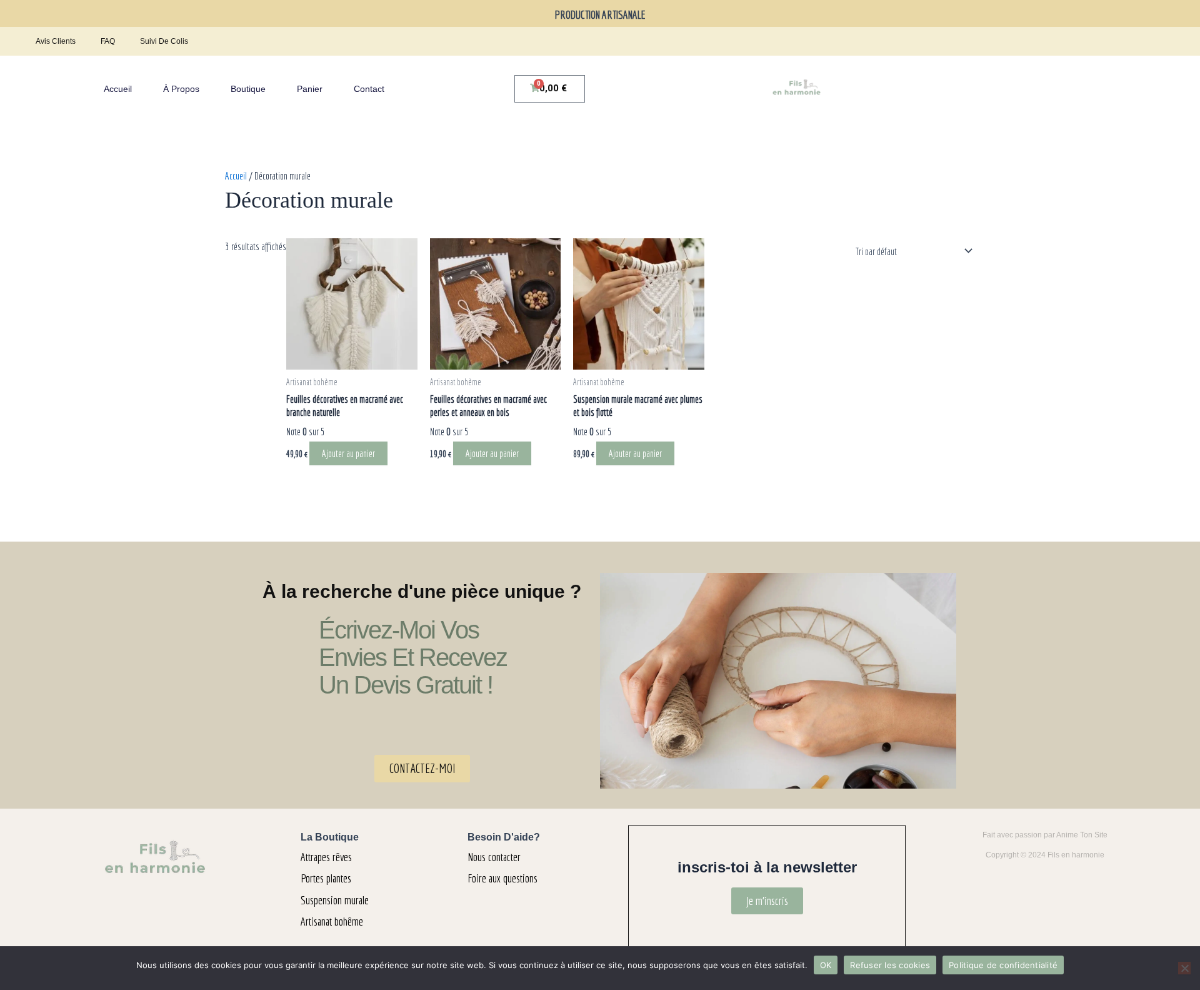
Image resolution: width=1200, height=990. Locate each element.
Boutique (248, 89)
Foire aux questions (503, 878)
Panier (309, 89)
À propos (181, 89)
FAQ (108, 41)
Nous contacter (494, 857)
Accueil (118, 89)
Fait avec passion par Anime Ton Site (1045, 835)
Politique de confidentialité (1003, 965)
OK (826, 965)
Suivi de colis (164, 41)
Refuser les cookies (890, 965)
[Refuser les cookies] (1184, 968)
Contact (369, 89)
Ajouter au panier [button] (348, 453)
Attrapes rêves (326, 857)
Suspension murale (335, 900)
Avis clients (56, 41)
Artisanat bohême (332, 921)
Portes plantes (326, 878)
